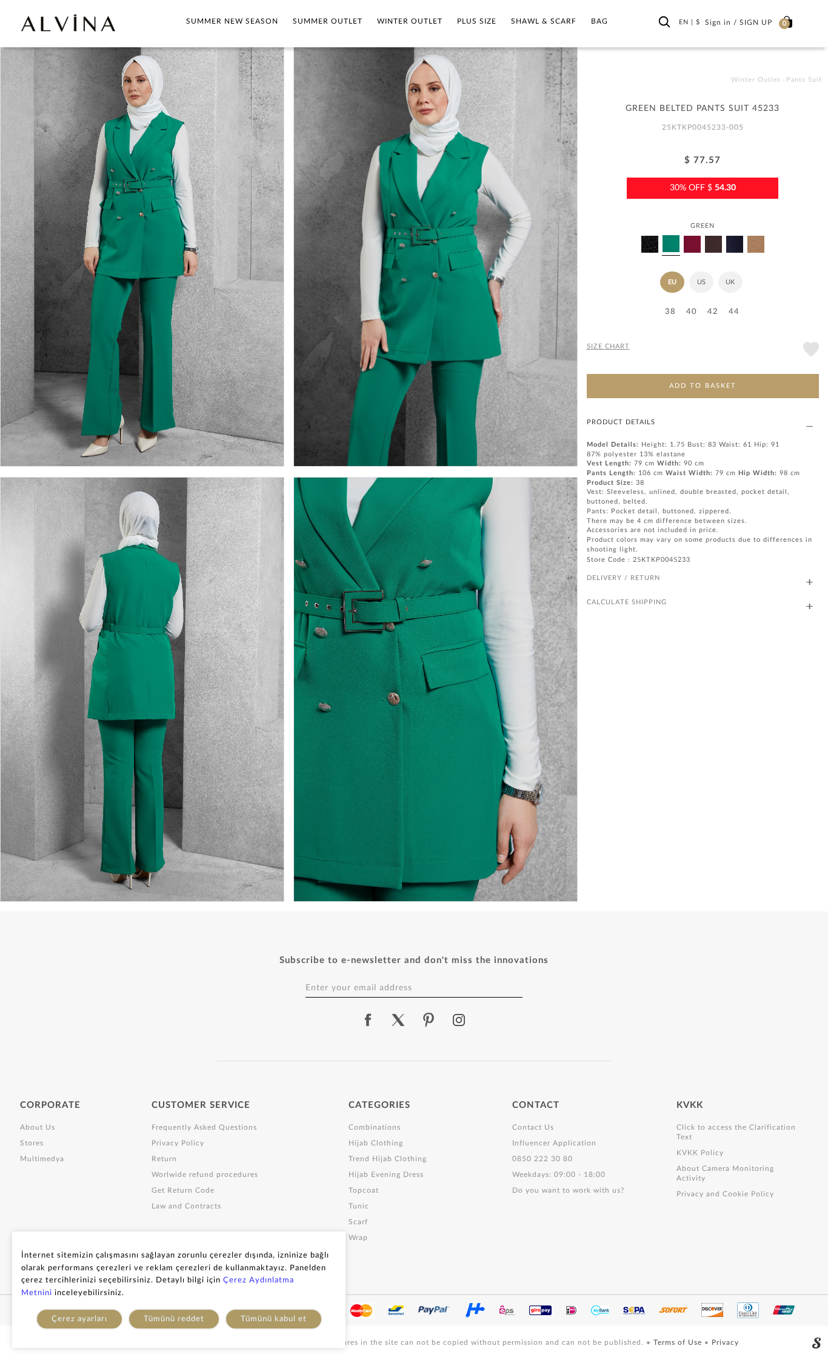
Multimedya (42, 1158)
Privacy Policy (178, 1143)
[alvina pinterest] (428, 1020)
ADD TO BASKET (702, 385)
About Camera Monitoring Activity (725, 1173)
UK (730, 282)
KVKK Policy (700, 1152)
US (701, 282)
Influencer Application (554, 1143)
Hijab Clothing (376, 1143)
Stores (32, 1143)
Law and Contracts (186, 1206)
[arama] (664, 22)
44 (734, 312)
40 (691, 312)
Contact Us (533, 1127)
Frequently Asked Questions (204, 1127)
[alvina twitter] (398, 1020)
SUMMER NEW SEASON (232, 21)
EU (672, 282)
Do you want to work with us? (568, 1190)
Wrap (358, 1237)
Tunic (359, 1206)
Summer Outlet (327, 21)
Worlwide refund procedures (205, 1174)
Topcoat (364, 1190)
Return (164, 1158)
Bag (599, 21)
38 (670, 312)
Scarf (358, 1221)
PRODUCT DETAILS (621, 422)
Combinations (375, 1127)
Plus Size (476, 21)
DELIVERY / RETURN (623, 578)
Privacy (725, 1342)
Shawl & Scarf (543, 21)
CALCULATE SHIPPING (627, 602)
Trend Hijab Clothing (388, 1158)
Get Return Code (183, 1190)
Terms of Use (678, 1342)
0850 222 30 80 (542, 1158)
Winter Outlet (409, 21)
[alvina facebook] (368, 1020)
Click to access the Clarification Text (736, 1132)
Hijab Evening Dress (386, 1174)
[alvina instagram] (460, 1020)
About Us (37, 1127)
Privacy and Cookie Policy (725, 1194)
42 (712, 312)
